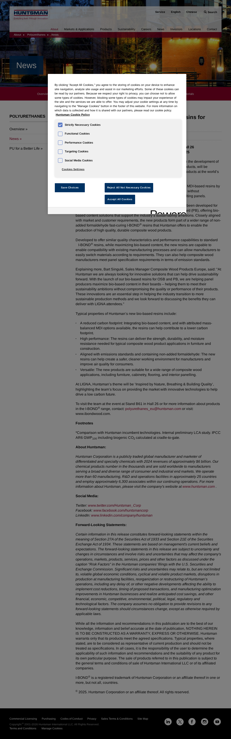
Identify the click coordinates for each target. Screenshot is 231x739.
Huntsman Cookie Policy (73, 114)
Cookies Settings (73, 169)
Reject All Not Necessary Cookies (129, 187)
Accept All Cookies (119, 199)
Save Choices (70, 187)
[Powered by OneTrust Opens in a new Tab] (167, 211)
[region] (117, 144)
